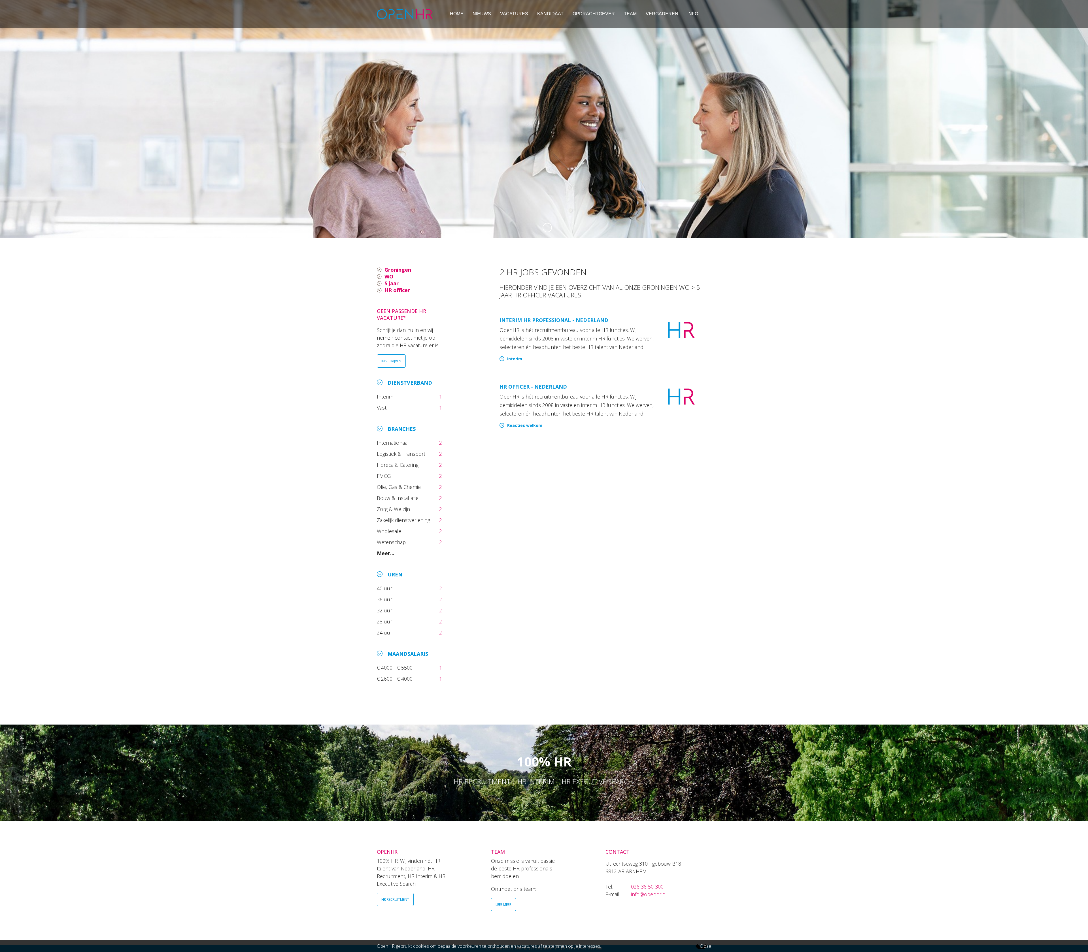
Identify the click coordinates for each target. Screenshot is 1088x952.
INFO (692, 13)
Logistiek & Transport (402, 453)
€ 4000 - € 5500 (395, 667)
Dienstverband (410, 382)
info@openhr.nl (649, 894)
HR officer (397, 290)
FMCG (384, 475)
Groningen (397, 269)
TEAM (630, 13)
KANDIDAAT (550, 13)
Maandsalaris (408, 653)
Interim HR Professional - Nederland (554, 320)
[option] (544, 119)
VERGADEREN (662, 13)
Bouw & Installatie (398, 498)
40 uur (385, 588)
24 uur (386, 632)
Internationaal (393, 442)
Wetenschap (393, 542)
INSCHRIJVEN (391, 361)
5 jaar (391, 283)
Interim (386, 396)
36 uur (386, 599)
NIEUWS (482, 13)
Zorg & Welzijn (394, 509)
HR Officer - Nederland (533, 386)
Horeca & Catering (398, 464)
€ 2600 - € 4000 (395, 678)
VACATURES (514, 13)
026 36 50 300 (647, 886)
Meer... (385, 553)
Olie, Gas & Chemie (399, 487)
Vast (382, 407)
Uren (395, 574)
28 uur (385, 621)
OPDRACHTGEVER (594, 13)
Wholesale (390, 531)
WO (388, 276)
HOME (457, 13)
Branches (402, 428)
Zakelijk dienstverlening (404, 520)
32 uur (386, 610)
